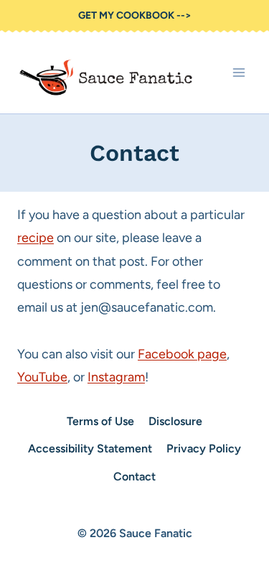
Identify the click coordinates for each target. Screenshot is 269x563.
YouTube (42, 377)
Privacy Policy (203, 448)
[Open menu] (238, 73)
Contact (134, 476)
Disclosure (175, 421)
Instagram (116, 377)
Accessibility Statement (90, 448)
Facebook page (182, 354)
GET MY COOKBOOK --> (135, 15)
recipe (35, 238)
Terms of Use (100, 421)
